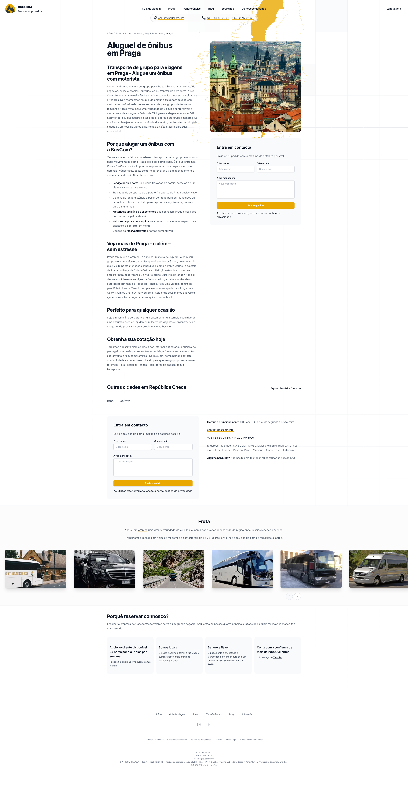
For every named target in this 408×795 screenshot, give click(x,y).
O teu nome (223, 163)
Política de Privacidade (201, 739)
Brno (110, 401)
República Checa (154, 33)
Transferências (191, 8)
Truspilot (277, 657)
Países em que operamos (129, 33)
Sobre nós (228, 8)
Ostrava (125, 401)
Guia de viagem (151, 8)
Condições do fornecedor (251, 739)
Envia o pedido (256, 205)
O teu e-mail (263, 163)
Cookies (218, 739)
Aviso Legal (231, 739)
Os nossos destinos (254, 8)
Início (110, 33)
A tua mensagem (226, 178)
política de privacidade (178, 490)
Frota (171, 8)
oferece (142, 530)
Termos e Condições (154, 739)
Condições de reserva (177, 739)
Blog (211, 8)
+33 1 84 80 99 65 (218, 17)
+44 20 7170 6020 (243, 17)
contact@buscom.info (171, 17)
